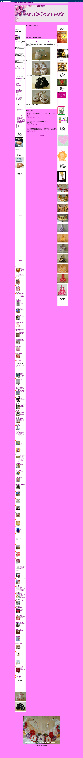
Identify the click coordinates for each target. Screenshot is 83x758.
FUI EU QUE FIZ (19, 629)
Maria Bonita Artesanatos (20, 484)
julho (17, 123)
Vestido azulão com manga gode (22, 528)
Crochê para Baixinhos (20, 332)
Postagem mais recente (30, 135)
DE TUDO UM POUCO (19, 544)
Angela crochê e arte (19, 353)
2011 (16, 124)
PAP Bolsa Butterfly (19, 95)
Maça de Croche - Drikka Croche (22, 507)
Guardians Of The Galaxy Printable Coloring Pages (20, 275)
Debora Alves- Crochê (20, 293)
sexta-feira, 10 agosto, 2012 (33, 117)
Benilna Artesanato (19, 339)
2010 (16, 125)
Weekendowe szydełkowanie (18, 301)
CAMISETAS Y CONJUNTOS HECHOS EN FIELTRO (22, 567)
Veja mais (20, 215)
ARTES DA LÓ (18, 676)
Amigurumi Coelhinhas (22, 420)
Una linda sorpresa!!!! (22, 513)
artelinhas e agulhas (19, 418)
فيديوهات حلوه (18, 330)
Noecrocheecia (18, 498)
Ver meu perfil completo (19, 68)
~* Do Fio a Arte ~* (19, 586)
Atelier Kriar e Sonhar (20, 273)
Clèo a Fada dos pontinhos (19, 608)
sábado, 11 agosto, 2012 (32, 124)
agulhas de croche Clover (20, 78)
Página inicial (42, 135)
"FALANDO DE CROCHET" (18, 454)
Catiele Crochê (18, 346)
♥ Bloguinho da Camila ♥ (20, 651)
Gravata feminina (18, 88)
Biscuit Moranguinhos (19, 80)
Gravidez (17, 89)
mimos (17, 92)
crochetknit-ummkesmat (20, 329)
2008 (16, 127)
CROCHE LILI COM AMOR (20, 390)
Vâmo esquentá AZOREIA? (22, 653)
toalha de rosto (22, 379)
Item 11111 (16, 2)
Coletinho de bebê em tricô (22, 399)
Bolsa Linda (22, 391)
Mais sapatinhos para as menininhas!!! (21, 122)
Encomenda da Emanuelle (22, 479)
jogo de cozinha (18, 90)
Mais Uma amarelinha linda (22, 449)
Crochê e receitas (18, 85)
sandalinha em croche (19, 100)
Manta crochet (22, 316)
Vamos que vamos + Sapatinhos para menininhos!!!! (20, 115)
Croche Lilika (18, 470)
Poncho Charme (18, 98)
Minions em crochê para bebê (22, 472)
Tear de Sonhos (18, 360)
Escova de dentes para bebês (22, 334)
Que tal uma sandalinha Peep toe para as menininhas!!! (20, 117)
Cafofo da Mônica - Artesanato (19, 644)
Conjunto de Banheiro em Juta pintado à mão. (22, 341)
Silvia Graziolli (18, 308)
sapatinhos (33, 107)
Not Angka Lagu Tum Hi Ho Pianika (22, 295)
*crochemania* (18, 315)
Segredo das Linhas (19, 397)
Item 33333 (26, 2)
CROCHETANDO (19, 593)
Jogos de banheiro (19, 91)
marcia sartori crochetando (18, 286)
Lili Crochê (18, 636)
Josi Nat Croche (19, 677)
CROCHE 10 (18, 463)
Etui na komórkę (21, 303)
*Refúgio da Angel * (19, 477)
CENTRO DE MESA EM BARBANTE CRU (22, 646)
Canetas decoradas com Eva (22, 631)
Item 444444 (31, 2)
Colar (16, 84)
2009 (16, 126)
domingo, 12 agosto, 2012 (32, 131)
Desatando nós (18, 378)
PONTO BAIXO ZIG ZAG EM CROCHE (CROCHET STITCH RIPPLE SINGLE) (20, 458)
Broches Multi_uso (19, 82)
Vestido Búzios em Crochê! (22, 624)
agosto (18, 108)
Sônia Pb (27, 112)
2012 (16, 107)
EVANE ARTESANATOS (20, 432)
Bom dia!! (21, 323)
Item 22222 (21, 2)
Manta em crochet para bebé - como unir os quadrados (22, 443)
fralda (16, 86)
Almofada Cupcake (21, 610)
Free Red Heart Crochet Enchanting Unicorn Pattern (20, 388)
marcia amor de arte (19, 600)
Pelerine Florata (18, 97)
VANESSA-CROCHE (19, 411)
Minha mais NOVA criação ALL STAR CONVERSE (21, 120)
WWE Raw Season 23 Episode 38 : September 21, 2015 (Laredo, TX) (20, 538)
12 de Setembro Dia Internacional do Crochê (22, 589)
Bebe (16, 79)
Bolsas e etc (18, 675)
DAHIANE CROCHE (19, 536)
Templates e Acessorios (46, 757)
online (16, 73)
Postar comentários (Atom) (33, 138)
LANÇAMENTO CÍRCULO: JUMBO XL (22, 413)
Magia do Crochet (19, 440)
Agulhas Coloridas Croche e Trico (19, 278)
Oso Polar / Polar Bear (22, 406)
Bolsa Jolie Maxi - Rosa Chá (22, 348)
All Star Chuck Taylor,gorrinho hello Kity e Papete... (21, 112)
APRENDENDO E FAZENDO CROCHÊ (19, 666)
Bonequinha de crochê (19, 81)
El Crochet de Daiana (19, 512)
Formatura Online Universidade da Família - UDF (22, 269)
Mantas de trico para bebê (22, 660)
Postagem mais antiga (53, 135)
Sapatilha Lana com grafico (22, 354)
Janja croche (18, 425)
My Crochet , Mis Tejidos (20, 404)
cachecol (17, 83)
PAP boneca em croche (19, 96)
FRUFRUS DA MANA (19, 673)
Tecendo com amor (19, 622)
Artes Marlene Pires (19, 322)
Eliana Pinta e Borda (19, 533)
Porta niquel (18, 99)
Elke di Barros (38, 757)
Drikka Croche (18, 505)
